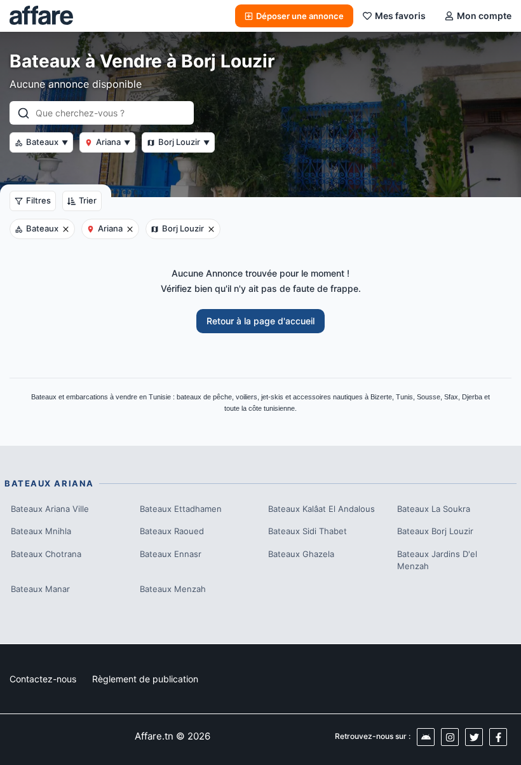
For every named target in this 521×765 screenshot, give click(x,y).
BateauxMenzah (173, 589)
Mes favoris (400, 15)
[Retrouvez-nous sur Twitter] (474, 737)
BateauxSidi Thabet (307, 531)
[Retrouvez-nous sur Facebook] (498, 737)
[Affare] (41, 16)
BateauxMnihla (41, 531)
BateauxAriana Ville (50, 509)
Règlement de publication (145, 678)
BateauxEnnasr (170, 554)
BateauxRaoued (172, 531)
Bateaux (47, 142)
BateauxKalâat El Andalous (321, 509)
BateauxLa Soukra (433, 509)
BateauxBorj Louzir (435, 531)
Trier (88, 200)
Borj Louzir (184, 142)
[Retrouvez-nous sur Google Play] (426, 737)
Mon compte (484, 15)
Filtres (38, 200)
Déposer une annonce (300, 16)
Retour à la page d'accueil (260, 320)
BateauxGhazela (301, 554)
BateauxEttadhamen (181, 509)
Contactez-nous (43, 678)
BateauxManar (40, 589)
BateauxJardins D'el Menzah (437, 560)
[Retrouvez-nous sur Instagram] (450, 737)
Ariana (113, 142)
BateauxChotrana (46, 554)
